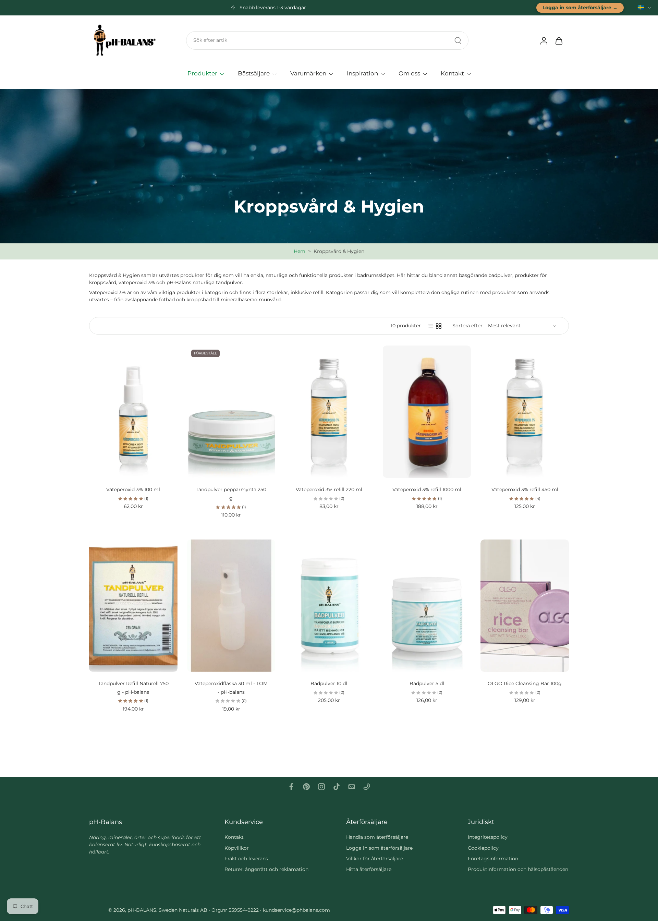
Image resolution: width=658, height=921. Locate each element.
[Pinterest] (306, 786)
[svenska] (641, 7)
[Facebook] (291, 786)
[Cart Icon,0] (558, 40)
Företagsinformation (493, 859)
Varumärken (308, 73)
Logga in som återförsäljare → (580, 7)
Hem (299, 251)
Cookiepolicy (483, 848)
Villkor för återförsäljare (374, 859)
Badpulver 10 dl (328, 683)
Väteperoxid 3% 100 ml (133, 489)
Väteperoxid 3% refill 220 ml (329, 489)
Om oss (409, 73)
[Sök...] (458, 40)
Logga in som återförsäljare (379, 848)
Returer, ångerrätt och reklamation (266, 869)
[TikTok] (336, 786)
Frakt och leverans (246, 859)
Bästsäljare (254, 73)
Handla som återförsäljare (377, 837)
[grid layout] (439, 326)
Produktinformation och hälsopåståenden (518, 869)
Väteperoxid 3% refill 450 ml (524, 489)
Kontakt (452, 73)
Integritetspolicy (488, 837)
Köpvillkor (236, 848)
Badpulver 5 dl (427, 683)
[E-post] (351, 786)
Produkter (202, 73)
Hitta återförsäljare (368, 869)
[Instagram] (321, 786)
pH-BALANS (141, 910)
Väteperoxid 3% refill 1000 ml (426, 489)
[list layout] (430, 326)
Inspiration (362, 73)
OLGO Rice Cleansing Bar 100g (525, 683)
